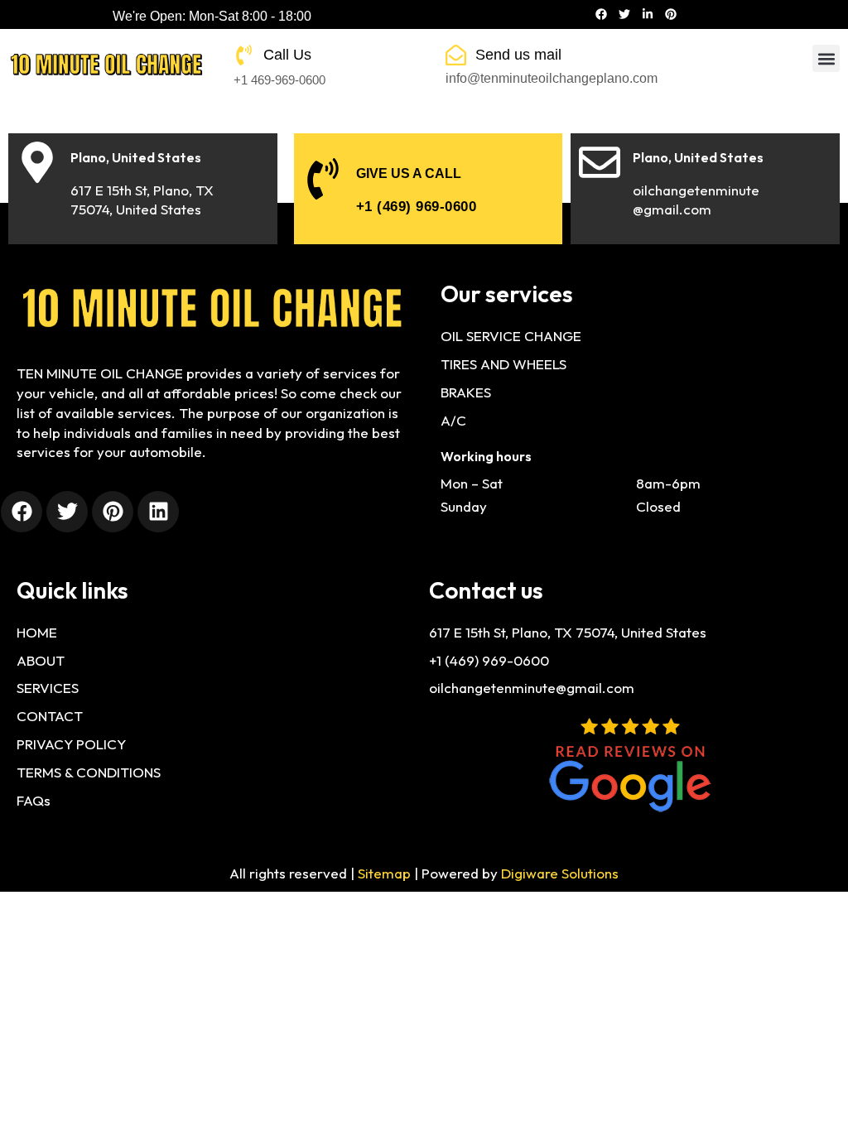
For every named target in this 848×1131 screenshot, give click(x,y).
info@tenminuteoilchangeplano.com (552, 78)
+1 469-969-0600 (279, 80)
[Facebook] (601, 14)
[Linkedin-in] (647, 14)
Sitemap (384, 873)
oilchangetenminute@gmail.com (531, 687)
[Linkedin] (158, 511)
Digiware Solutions (560, 873)
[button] (826, 58)
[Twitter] (624, 14)
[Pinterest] (670, 14)
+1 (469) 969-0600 (416, 206)
